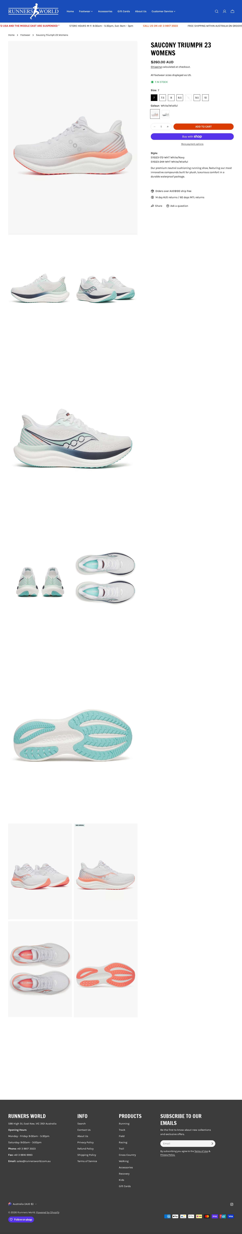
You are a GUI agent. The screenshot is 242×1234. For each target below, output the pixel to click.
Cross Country (127, 1154)
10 (205, 97)
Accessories (126, 1167)
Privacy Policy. (167, 1154)
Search (81, 1123)
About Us (82, 1136)
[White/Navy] (166, 114)
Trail (121, 1148)
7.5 (162, 97)
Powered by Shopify (47, 1212)
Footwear (25, 35)
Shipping (156, 66)
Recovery (124, 1173)
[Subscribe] (212, 1143)
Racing (123, 1142)
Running (124, 1123)
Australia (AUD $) (23, 1204)
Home (11, 35)
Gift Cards (125, 1186)
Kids (121, 1179)
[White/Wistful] (155, 114)
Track (122, 1129)
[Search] (216, 11)
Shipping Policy (86, 1154)
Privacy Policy (85, 1142)
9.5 (197, 97)
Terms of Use (201, 1151)
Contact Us (84, 1129)
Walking (124, 1161)
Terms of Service (87, 1161)
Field (121, 1136)
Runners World (26, 1212)
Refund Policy (85, 1148)
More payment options (192, 144)
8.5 (180, 97)
